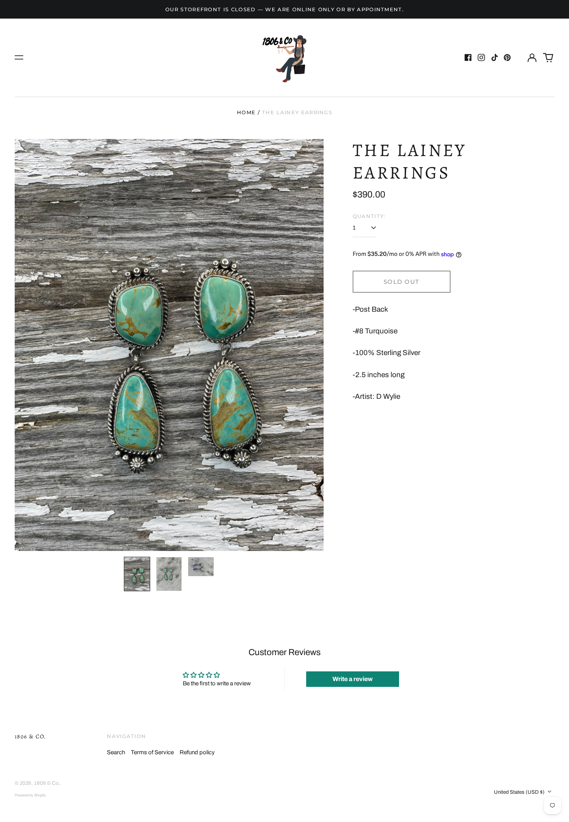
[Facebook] (468, 57)
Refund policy (197, 752)
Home (246, 112)
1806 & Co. (30, 736)
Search (116, 752)
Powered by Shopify (30, 795)
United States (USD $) (520, 792)
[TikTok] (494, 57)
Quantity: (369, 216)
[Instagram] (481, 57)
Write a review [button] (352, 679)
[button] (548, 57)
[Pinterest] (507, 57)
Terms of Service (152, 752)
